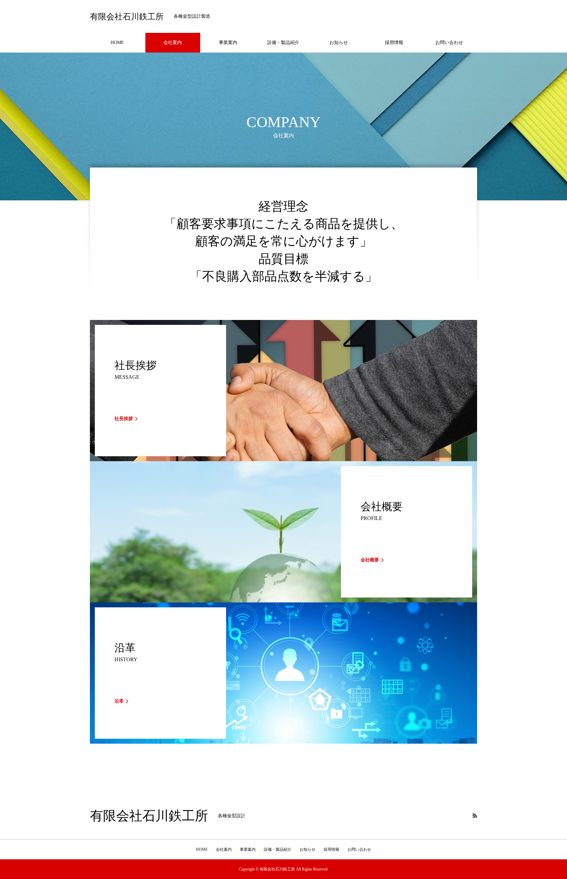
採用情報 (394, 42)
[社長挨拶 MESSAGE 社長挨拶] (283, 458)
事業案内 (228, 42)
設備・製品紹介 (283, 42)
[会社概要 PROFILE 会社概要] (283, 599)
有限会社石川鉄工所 (127, 16)
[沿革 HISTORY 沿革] (283, 741)
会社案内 (172, 42)
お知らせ (338, 42)
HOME (117, 42)
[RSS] (474, 815)
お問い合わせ (449, 42)
